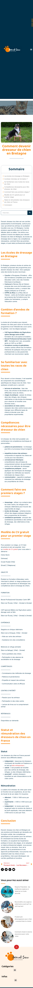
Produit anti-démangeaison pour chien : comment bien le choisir (23, 919)
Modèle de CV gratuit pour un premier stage (14, 196)
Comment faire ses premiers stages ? (17, 192)
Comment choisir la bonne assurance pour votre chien (23, 934)
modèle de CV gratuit (10, 549)
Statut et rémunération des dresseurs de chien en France (17, 201)
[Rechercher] (29, 212)
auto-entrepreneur (18, 765)
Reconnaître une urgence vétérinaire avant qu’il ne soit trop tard (23, 904)
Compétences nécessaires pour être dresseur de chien (16, 188)
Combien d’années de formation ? (16, 179)
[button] (31, 49)
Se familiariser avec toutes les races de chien (16, 183)
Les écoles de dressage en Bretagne (16, 176)
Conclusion (8, 205)
